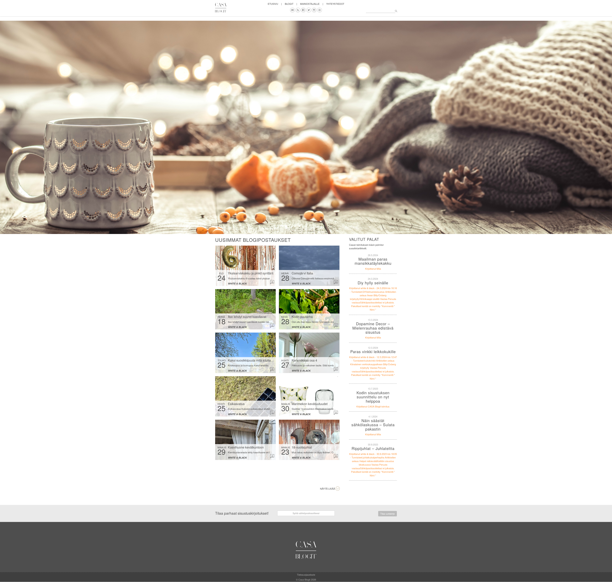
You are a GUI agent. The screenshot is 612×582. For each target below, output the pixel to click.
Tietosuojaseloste (306, 574)
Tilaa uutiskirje (387, 513)
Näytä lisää (327, 488)
